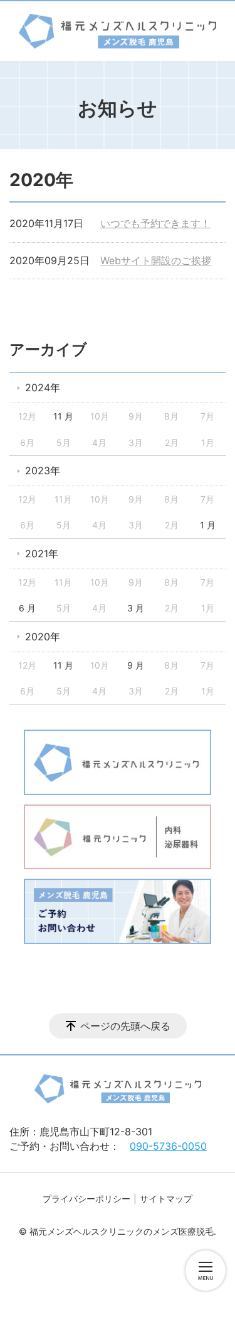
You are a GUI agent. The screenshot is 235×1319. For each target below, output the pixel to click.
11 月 (63, 416)
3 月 (135, 608)
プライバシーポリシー (86, 1198)
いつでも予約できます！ (155, 223)
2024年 (42, 387)
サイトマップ (166, 1198)
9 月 (135, 665)
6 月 (27, 608)
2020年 (42, 636)
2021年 (41, 553)
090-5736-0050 (168, 1146)
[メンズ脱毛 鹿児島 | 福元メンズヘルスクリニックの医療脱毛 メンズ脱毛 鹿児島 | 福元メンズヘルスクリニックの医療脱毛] (117, 31)
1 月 (208, 525)
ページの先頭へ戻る (125, 1026)
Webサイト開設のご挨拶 (155, 260)
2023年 (42, 470)
